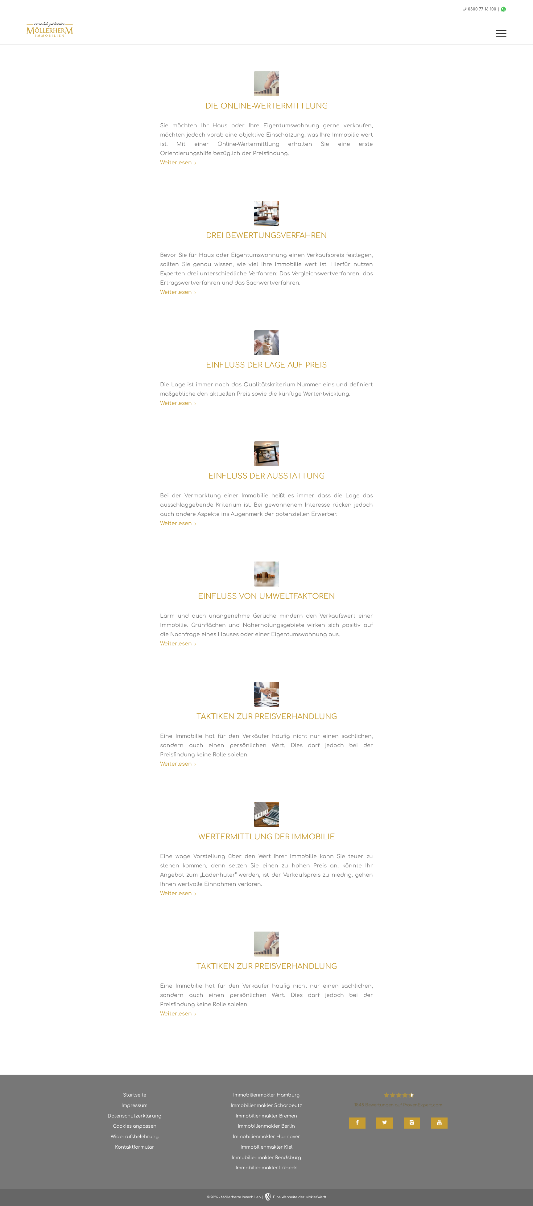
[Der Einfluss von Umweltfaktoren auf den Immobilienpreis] (266, 574)
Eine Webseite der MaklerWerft (299, 1197)
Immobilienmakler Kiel (266, 1147)
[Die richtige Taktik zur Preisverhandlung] (266, 694)
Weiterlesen (176, 163)
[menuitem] (499, 33)
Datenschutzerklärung (134, 1116)
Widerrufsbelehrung (135, 1136)
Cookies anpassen (134, 1126)
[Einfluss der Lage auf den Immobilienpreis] (266, 342)
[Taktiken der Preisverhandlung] (266, 944)
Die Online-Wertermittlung (266, 106)
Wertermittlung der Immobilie (266, 837)
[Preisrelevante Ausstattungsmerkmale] (266, 453)
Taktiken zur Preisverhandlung (266, 717)
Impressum (134, 1105)
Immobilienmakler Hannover (266, 1136)
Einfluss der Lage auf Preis (266, 365)
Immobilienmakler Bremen (266, 1116)
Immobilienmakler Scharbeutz (266, 1105)
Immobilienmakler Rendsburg (266, 1157)
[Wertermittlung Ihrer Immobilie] (266, 814)
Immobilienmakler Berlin (266, 1126)
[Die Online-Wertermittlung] (266, 83)
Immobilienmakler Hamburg (266, 1095)
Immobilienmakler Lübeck (266, 1168)
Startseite (134, 1095)
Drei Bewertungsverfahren (266, 236)
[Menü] (499, 33)
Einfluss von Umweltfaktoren (266, 596)
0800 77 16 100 (482, 9)
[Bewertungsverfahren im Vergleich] (266, 213)
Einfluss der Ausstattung (266, 476)
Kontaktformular (134, 1147)
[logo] (50, 30)
